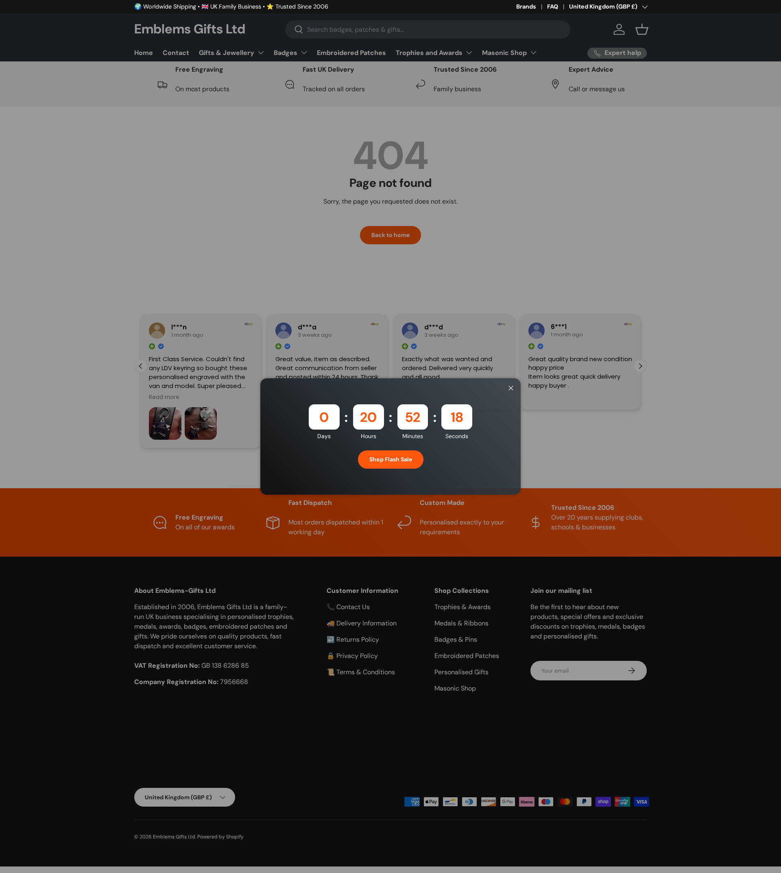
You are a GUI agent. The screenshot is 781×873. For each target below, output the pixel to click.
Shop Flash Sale (390, 459)
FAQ (552, 6)
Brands (526, 6)
